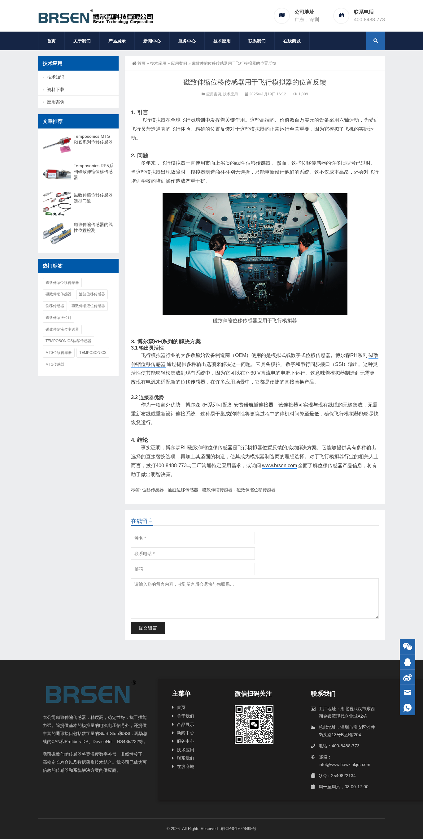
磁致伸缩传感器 (217, 489)
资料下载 (55, 89)
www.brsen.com (279, 465)
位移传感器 (258, 163)
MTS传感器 (55, 364)
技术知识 (55, 77)
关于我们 (82, 40)
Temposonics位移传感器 (68, 341)
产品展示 (117, 40)
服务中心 (187, 40)
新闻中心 (152, 40)
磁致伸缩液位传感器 (88, 306)
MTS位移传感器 (59, 352)
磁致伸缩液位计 (59, 317)
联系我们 (257, 40)
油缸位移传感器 (183, 489)
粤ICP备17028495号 (238, 828)
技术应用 (222, 40)
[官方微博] (407, 677)
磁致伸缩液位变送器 (62, 329)
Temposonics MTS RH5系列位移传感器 (93, 139)
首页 (51, 40)
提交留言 (148, 627)
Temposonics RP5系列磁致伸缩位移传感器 (93, 171)
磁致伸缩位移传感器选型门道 (93, 198)
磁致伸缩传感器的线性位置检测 (93, 227)
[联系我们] (407, 662)
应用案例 (179, 63)
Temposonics (93, 352)
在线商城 (292, 40)
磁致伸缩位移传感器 (235, 320)
